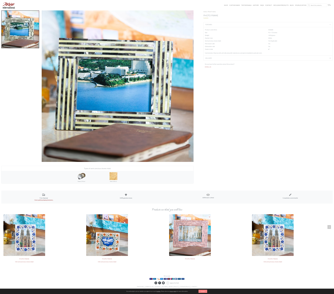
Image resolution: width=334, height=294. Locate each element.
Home (205, 11)
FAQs (262, 5)
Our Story (140, 286)
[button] (5, 227)
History (256, 5)
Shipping (157, 286)
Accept (203, 291)
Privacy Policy (173, 286)
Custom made (234, 5)
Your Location (300, 5)
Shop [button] (226, 5)
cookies (159, 291)
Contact (268, 5)
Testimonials (246, 5)
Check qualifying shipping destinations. (43, 200)
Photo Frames (212, 11)
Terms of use (149, 286)
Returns (164, 286)
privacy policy (173, 291)
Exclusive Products (281, 5)
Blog (292, 5)
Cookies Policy (185, 286)
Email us (208, 67)
